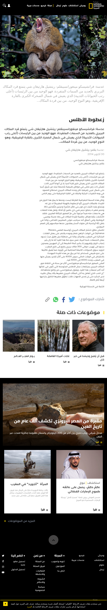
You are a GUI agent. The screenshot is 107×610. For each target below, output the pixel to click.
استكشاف (73, 5)
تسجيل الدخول (18, 569)
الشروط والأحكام (41, 580)
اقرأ (99, 365)
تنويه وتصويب (58, 561)
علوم (64, 5)
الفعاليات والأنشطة (40, 572)
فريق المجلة (39, 566)
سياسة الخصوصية (40, 588)
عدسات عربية (33, 5)
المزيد (29, 607)
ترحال (58, 5)
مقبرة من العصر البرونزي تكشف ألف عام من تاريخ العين (58, 424)
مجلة (49, 5)
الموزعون (60, 566)
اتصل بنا (61, 570)
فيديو (43, 5)
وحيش (82, 5)
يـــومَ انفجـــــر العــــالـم (24, 356)
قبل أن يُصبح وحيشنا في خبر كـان (89, 357)
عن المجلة (40, 561)
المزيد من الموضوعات (21, 521)
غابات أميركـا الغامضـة (58, 356)
